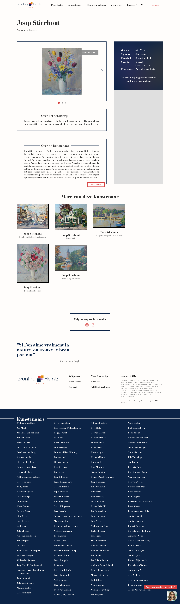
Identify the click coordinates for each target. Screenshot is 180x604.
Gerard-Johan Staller (138, 442)
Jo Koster (58, 565)
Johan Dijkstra (24, 540)
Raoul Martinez (98, 437)
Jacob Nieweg (97, 496)
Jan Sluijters (97, 594)
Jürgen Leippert (62, 584)
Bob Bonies (22, 501)
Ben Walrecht (134, 545)
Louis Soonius (134, 432)
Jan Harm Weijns (136, 550)
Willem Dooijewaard (26, 560)
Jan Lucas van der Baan (28, 432)
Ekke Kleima (60, 540)
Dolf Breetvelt (23, 521)
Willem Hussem (61, 496)
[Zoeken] (142, 5)
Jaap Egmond (23, 578)
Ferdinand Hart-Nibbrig (65, 452)
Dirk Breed (22, 516)
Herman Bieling (24, 472)
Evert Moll (96, 462)
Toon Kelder (60, 535)
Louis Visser (134, 506)
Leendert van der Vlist (138, 511)
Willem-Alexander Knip (65, 550)
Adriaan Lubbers (99, 422)
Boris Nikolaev (98, 501)
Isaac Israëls (60, 511)
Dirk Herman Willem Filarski (67, 427)
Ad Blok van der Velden (28, 476)
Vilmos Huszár (61, 501)
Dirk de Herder (61, 467)
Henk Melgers (98, 452)
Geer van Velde (135, 481)
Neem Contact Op (99, 376)
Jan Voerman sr (135, 521)
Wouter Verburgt (136, 486)
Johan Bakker (23, 437)
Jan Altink (21, 427)
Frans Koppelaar (62, 560)
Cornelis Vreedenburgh (139, 530)
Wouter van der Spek (138, 437)
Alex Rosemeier (98, 545)
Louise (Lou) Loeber (64, 594)
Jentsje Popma (98, 530)
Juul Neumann (98, 486)
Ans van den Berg (25, 457)
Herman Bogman (25, 491)
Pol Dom (21, 545)
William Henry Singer (101, 589)
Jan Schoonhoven (99, 560)
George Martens (98, 432)
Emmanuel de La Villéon (140, 501)
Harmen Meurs (98, 457)
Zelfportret (116, 4)
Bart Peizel (96, 521)
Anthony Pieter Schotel (102, 565)
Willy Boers (22, 486)
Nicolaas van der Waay (139, 540)
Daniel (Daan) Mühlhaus (102, 476)
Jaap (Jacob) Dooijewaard (29, 565)
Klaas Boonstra (24, 506)
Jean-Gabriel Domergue (28, 550)
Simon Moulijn (98, 472)
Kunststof (131, 4)
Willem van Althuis (26, 422)
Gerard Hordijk (61, 486)
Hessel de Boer (24, 481)
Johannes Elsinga (25, 582)
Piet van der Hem (62, 462)
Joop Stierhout (135, 452)
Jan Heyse (59, 472)
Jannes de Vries (135, 535)
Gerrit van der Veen (137, 472)
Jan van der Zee (135, 570)
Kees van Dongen (25, 555)
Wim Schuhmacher (100, 570)
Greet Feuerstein (62, 422)
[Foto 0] (59, 103)
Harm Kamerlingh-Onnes (66, 525)
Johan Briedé (23, 530)
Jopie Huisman (61, 491)
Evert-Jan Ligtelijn (62, 589)
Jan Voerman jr (135, 516)
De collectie (57, 4)
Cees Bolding (23, 496)
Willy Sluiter (134, 422)
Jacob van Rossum (100, 550)
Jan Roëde (96, 555)
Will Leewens (60, 579)
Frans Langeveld (62, 575)
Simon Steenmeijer (137, 447)
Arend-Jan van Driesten (139, 589)
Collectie (73, 387)
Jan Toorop (133, 462)
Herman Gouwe (61, 442)
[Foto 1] (62, 103)
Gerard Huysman (62, 506)
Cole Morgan (97, 467)
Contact (155, 4)
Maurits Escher (24, 587)
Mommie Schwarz (99, 575)
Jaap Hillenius (61, 476)
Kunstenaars (75, 381)
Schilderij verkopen (96, 4)
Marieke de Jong (62, 521)
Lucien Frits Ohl (98, 506)
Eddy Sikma (96, 579)
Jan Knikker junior (63, 545)
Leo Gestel (59, 437)
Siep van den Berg (25, 462)
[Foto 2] (65, 103)
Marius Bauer (23, 442)
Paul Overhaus (98, 516)
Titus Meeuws (97, 442)
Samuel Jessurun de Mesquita (68, 516)
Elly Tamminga (135, 457)
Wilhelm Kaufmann (63, 530)
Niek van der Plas (99, 525)
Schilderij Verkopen (100, 387)
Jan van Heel (60, 457)
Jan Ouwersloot (98, 511)
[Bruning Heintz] (29, 5)
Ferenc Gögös (60, 447)
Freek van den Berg (26, 452)
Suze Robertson (98, 540)
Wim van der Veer (136, 476)
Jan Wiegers (134, 555)
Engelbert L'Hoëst (63, 570)
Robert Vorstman (136, 525)
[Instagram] (87, 324)
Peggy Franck (60, 432)
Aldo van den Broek (26, 535)
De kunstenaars (75, 4)
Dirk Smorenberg (136, 427)
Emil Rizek (96, 535)
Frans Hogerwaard (63, 481)
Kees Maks (96, 427)
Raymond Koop (61, 555)
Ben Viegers (134, 496)
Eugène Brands (24, 511)
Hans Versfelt (134, 491)
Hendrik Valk (134, 467)
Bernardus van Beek (26, 447)
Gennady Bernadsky (26, 467)
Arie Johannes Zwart (138, 579)
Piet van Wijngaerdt (137, 560)
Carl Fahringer (24, 592)
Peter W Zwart (135, 584)
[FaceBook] (93, 324)
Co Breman (22, 525)
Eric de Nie (96, 491)
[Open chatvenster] (172, 596)
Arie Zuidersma (135, 575)
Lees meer (96, 184)
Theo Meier (96, 447)
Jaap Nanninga (98, 481)
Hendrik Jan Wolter (137, 565)
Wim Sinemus (97, 584)
